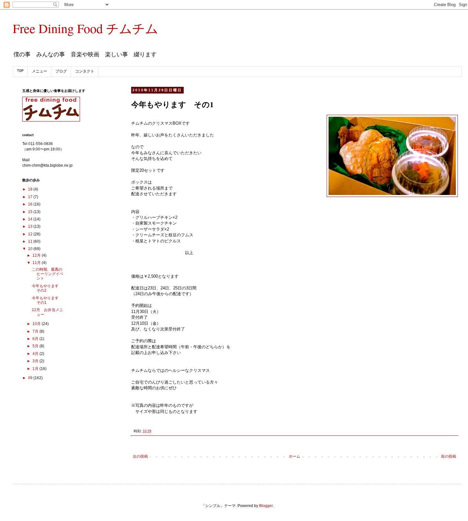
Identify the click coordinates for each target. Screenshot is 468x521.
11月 (37, 262)
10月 (37, 324)
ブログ (61, 71)
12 (30, 234)
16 (30, 204)
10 (30, 249)
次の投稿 (140, 456)
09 (30, 378)
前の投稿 (448, 456)
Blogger (266, 506)
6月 (35, 339)
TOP (20, 71)
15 (30, 212)
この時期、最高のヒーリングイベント (47, 274)
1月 (35, 368)
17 (30, 197)
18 (30, 189)
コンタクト (84, 71)
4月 (35, 353)
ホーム (294, 456)
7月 (35, 331)
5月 (35, 346)
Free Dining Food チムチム (85, 28)
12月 (37, 255)
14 (30, 219)
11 (30, 241)
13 (30, 226)
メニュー (39, 71)
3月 (35, 361)
